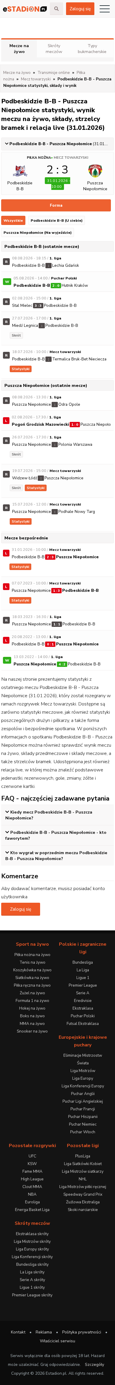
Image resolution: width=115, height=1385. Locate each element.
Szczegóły (94, 1364)
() (61, 144)
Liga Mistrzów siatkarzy (83, 1171)
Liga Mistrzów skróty (32, 1241)
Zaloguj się (80, 9)
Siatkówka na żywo (32, 977)
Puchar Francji (82, 1109)
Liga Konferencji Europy (83, 1086)
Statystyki (20, 369)
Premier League (83, 985)
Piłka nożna (39, 157)
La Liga (83, 970)
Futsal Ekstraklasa (83, 1023)
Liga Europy (82, 1078)
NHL (83, 1179)
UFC (32, 1156)
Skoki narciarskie (83, 1209)
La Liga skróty (32, 1272)
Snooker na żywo (32, 1031)
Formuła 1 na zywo (32, 1000)
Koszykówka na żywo (32, 970)
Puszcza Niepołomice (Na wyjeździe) (38, 232)
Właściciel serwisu (57, 1341)
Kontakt (18, 1332)
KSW (32, 1164)
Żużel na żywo (32, 993)
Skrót (16, 335)
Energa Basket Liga (32, 1209)
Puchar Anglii (83, 1093)
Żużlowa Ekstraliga (83, 1202)
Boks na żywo (32, 1016)
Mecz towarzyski (71, 157)
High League (32, 1179)
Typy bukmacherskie (92, 48)
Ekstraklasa (83, 1008)
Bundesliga (83, 962)
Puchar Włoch (82, 1132)
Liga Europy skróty (32, 1249)
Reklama (44, 1332)
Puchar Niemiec (82, 1124)
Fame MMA (32, 1171)
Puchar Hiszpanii (83, 1116)
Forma (56, 205)
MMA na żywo (32, 1023)
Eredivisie (83, 1000)
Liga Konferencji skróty (32, 1257)
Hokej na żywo (32, 1008)
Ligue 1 (82, 977)
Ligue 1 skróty (32, 1287)
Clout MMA (32, 1186)
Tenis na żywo (32, 962)
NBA (32, 1194)
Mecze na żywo (19, 48)
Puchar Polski (83, 1016)
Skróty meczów (54, 48)
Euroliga (32, 1202)
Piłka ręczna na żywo (32, 985)
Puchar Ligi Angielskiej (83, 1101)
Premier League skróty (32, 1295)
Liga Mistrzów (82, 1070)
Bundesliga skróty (32, 1264)
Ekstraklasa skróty (32, 1234)
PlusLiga (82, 1156)
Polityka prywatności (81, 1332)
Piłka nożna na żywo (32, 954)
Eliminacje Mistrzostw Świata (82, 1059)
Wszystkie (13, 220)
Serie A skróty (32, 1280)
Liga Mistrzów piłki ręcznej (82, 1186)
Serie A (82, 993)
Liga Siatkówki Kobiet (83, 1164)
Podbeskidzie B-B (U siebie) (57, 220)
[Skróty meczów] (25, 9)
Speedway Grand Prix (82, 1194)
